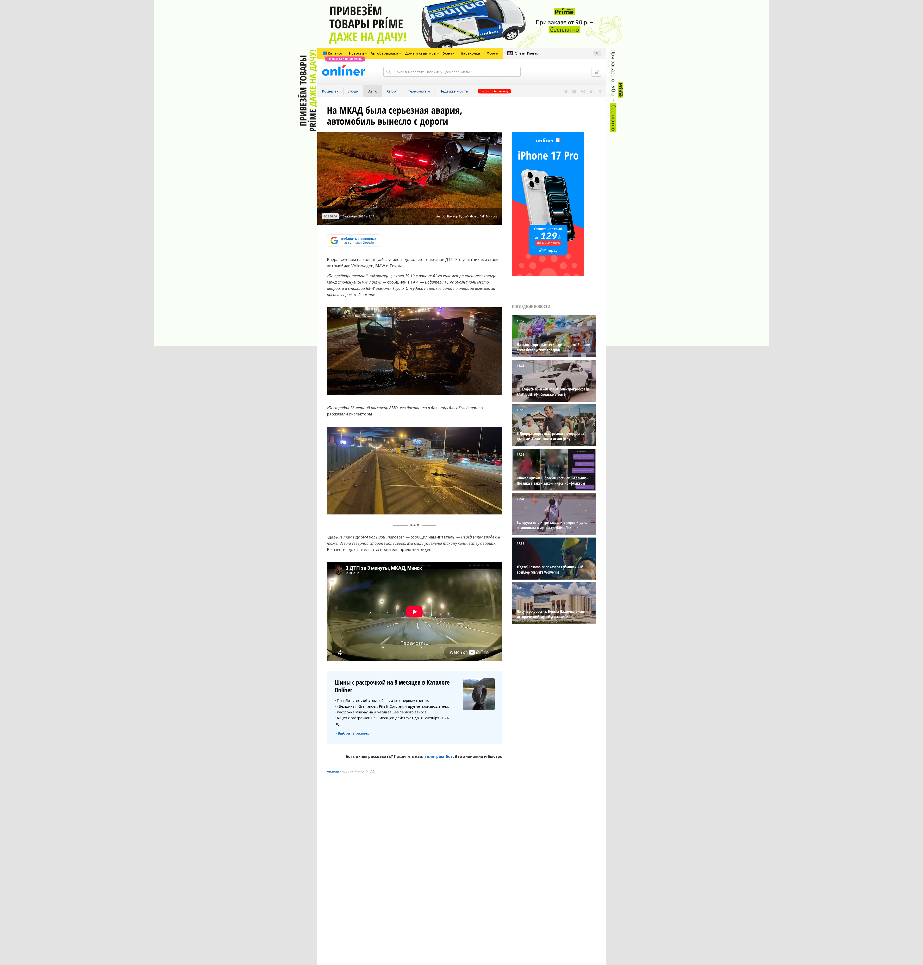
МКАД (370, 771)
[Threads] (599, 91)
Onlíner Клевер (527, 53)
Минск (359, 771)
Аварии (333, 771)
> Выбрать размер (352, 733)
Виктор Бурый (458, 216)
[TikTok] (591, 91)
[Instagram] (574, 91)
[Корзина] (596, 72)
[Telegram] (565, 91)
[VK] (583, 91)
